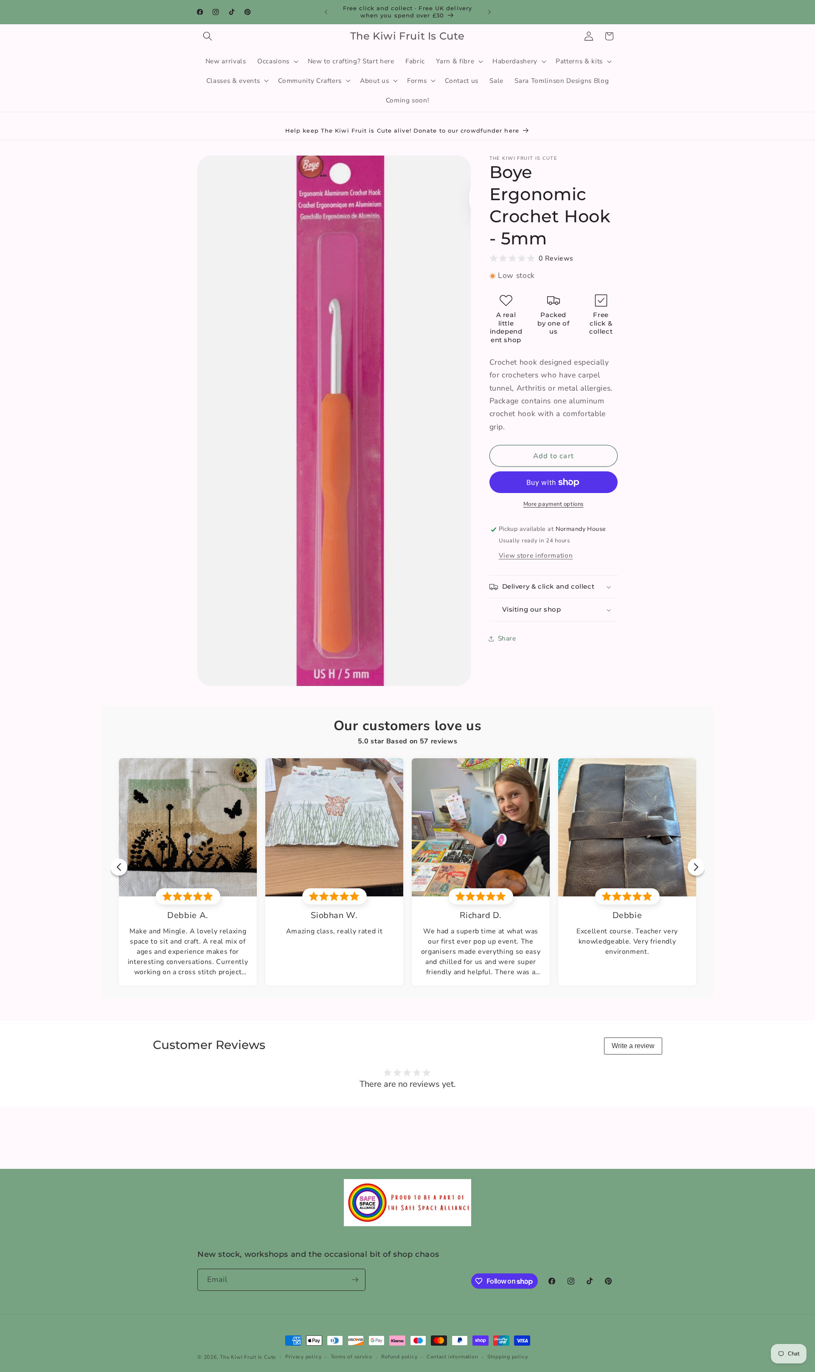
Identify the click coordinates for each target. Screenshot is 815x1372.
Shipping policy (507, 1356)
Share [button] (507, 638)
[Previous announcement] (326, 12)
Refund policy (399, 1356)
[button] (207, 36)
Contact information (452, 1356)
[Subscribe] (355, 1280)
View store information (536, 555)
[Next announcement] (489, 12)
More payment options (553, 504)
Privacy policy (303, 1356)
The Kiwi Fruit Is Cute (248, 1357)
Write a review (633, 1045)
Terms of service (351, 1356)
